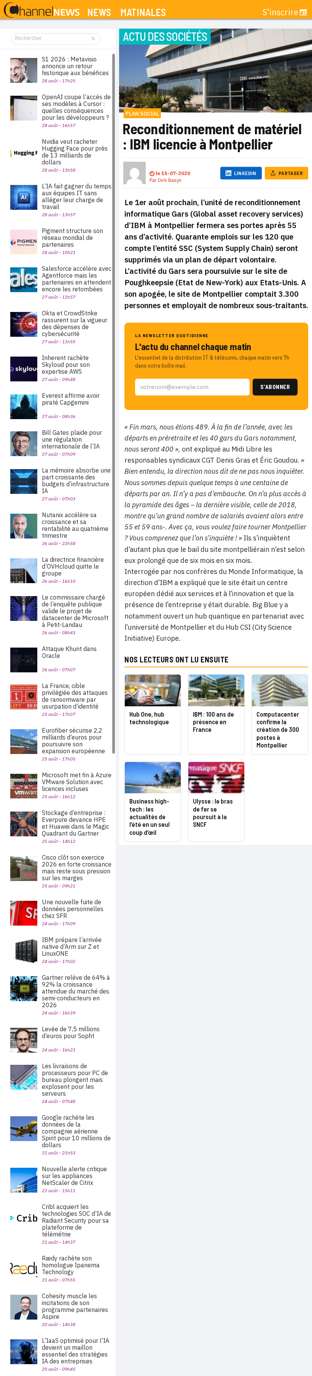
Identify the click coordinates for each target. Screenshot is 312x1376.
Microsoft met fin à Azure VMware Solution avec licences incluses (76, 781)
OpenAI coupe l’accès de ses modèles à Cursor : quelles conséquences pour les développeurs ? (76, 107)
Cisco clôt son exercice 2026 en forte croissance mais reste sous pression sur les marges (76, 868)
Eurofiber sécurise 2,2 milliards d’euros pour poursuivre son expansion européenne (73, 741)
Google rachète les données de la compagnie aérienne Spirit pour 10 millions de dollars (76, 1131)
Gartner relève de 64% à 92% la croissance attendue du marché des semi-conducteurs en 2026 (76, 991)
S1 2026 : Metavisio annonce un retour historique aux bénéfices (75, 66)
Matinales (143, 12)
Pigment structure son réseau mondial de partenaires (72, 237)
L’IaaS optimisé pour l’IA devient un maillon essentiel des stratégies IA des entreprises (75, 1351)
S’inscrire (280, 12)
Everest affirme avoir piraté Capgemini (71, 399)
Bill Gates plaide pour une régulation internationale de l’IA (72, 439)
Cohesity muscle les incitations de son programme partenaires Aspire (75, 1306)
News (99, 12)
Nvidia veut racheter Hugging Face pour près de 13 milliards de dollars (75, 152)
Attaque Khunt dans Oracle (69, 652)
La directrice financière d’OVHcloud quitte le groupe (73, 566)
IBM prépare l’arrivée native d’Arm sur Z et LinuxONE (72, 946)
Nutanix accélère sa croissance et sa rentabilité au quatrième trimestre (75, 525)
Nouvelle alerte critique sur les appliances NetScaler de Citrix (74, 1175)
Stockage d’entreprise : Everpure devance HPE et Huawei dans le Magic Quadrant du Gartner (75, 823)
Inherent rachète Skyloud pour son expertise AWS (66, 364)
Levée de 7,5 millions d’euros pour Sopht (71, 1032)
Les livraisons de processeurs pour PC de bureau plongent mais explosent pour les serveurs (75, 1079)
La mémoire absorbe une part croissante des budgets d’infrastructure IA (76, 480)
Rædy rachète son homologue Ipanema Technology (71, 1265)
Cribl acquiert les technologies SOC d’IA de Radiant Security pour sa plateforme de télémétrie (76, 1220)
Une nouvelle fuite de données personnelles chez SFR (72, 908)
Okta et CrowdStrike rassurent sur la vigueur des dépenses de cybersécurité (74, 323)
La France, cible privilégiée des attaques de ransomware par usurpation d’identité (75, 696)
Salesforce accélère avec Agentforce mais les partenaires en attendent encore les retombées (76, 279)
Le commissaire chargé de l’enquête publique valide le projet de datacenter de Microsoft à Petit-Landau (75, 611)
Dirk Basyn (169, 180)
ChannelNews (42, 10)
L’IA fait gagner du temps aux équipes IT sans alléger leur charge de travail (76, 196)
